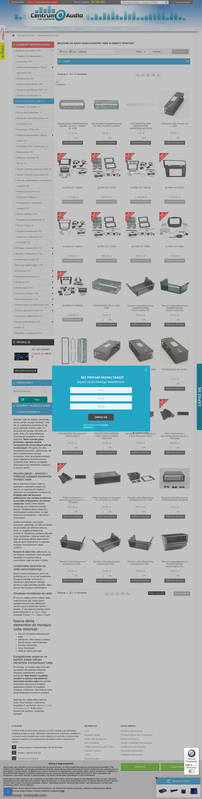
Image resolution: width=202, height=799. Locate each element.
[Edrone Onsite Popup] (101, 399)
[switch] (191, 771)
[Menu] (197, 750)
